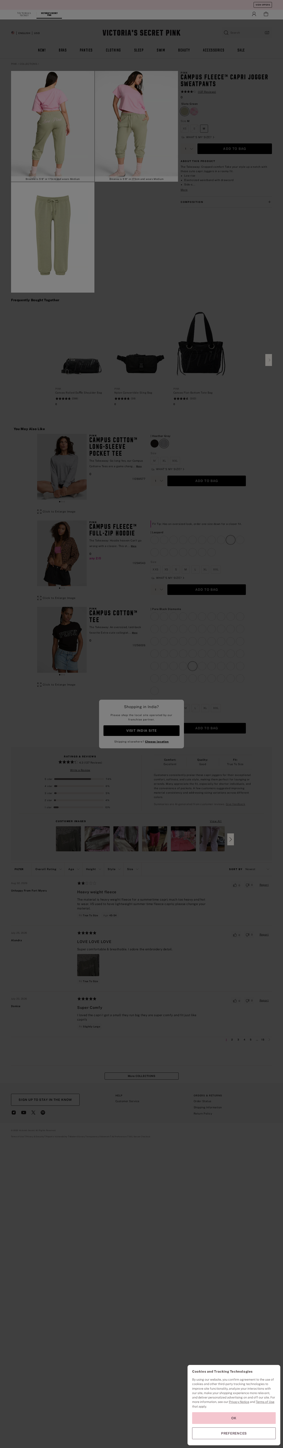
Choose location (157, 741)
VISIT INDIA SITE (141, 730)
